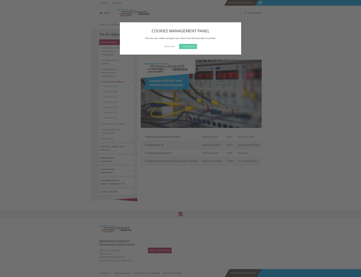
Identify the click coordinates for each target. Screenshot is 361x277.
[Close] (180, 138)
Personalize (169, 46)
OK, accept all (189, 46)
